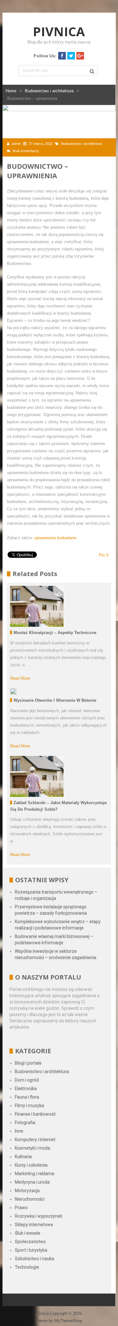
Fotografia (25, 1122)
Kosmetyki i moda (32, 1148)
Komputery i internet (35, 1139)
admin (16, 144)
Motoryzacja (27, 1190)
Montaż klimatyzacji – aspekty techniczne (55, 632)
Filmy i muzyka (29, 1105)
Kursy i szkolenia (31, 1165)
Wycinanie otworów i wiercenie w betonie (55, 700)
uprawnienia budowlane (55, 537)
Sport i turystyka (31, 1250)
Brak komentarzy (26, 151)
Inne (19, 1131)
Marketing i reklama (34, 1173)
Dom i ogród (27, 1080)
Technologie (27, 1267)
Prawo (21, 1207)
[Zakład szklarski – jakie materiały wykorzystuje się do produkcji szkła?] (37, 776)
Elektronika (26, 1088)
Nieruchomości (29, 1199)
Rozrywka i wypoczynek (38, 1216)
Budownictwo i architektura (81, 144)
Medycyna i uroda (32, 1182)
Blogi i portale (28, 1063)
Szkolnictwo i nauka (34, 1258)
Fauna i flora (27, 1097)
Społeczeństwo (30, 1241)
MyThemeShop (68, 1320)
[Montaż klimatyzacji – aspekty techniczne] (37, 606)
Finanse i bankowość (35, 1114)
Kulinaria (23, 1156)
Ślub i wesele (27, 1233)
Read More (20, 678)
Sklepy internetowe (34, 1224)
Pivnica (59, 31)
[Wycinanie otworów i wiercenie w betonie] (13, 691)
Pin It (104, 555)
